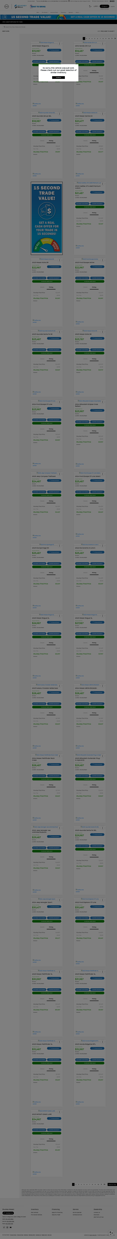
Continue (58, 77)
